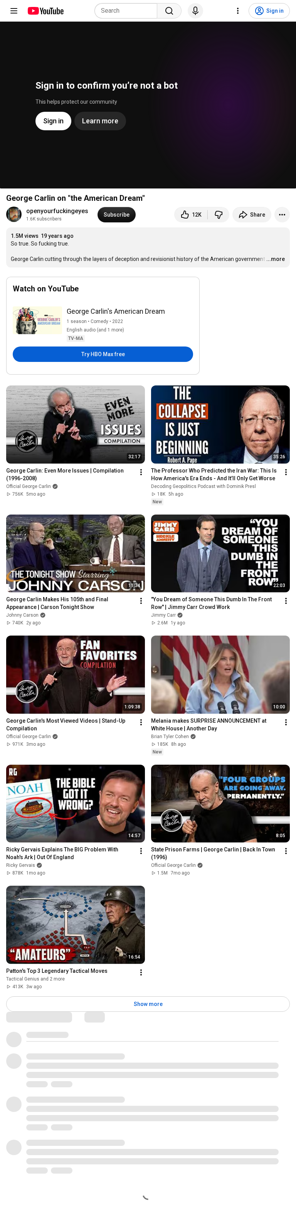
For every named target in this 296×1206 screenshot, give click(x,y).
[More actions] (282, 214)
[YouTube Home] (45, 11)
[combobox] (128, 10)
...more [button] (275, 259)
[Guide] (13, 10)
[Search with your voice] (195, 11)
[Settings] (237, 10)
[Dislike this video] (218, 214)
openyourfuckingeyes (57, 211)
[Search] (169, 11)
